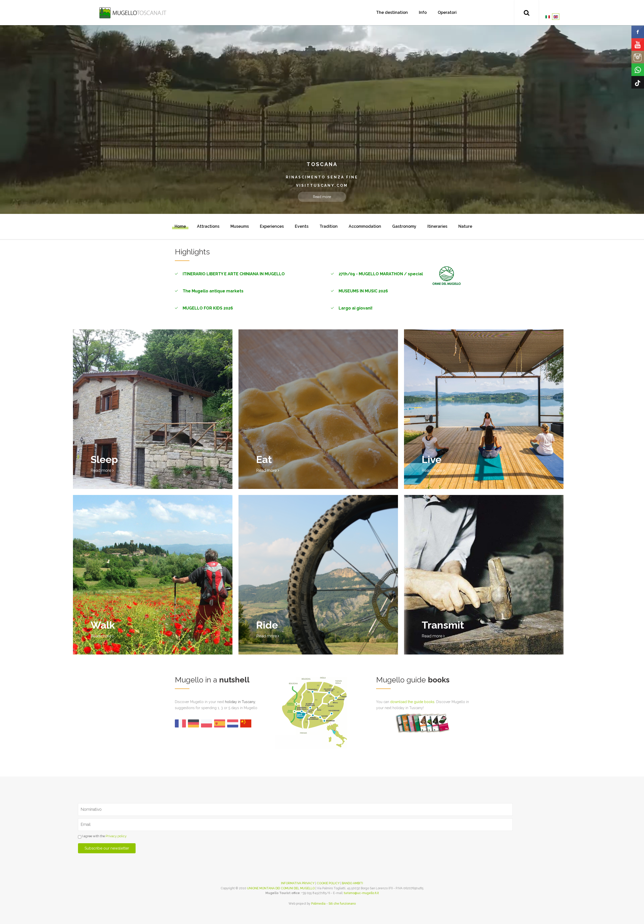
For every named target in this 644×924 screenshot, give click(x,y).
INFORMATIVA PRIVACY (297, 883)
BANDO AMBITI (352, 883)
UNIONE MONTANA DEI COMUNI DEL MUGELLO (281, 888)
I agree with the (104, 836)
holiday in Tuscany (240, 702)
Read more (322, 197)
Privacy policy (116, 836)
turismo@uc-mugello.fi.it (361, 893)
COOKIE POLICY (328, 883)
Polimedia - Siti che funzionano (333, 903)
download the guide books (412, 702)
